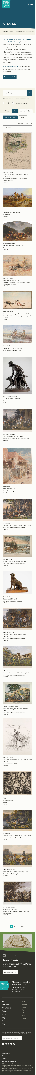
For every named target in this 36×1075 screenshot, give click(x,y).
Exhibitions (6, 1005)
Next (22, 926)
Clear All (23, 117)
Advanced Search (24, 98)
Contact (24, 1007)
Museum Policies (6, 1055)
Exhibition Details (11, 973)
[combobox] (15, 93)
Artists (11, 31)
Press (23, 1015)
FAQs (23, 1013)
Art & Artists (6, 1008)
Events (4, 1011)
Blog (3, 1018)
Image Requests (6, 1053)
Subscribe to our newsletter (10, 1038)
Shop (4, 1014)
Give (3, 1024)
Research (24, 1004)
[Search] (29, 93)
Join (3, 1021)
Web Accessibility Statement (9, 1061)
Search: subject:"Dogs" (10, 117)
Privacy (4, 1058)
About (23, 1001)
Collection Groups (20, 31)
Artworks (5, 31)
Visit (3, 1001)
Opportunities (25, 1010)
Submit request (8, 76)
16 (19, 926)
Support (24, 1018)
